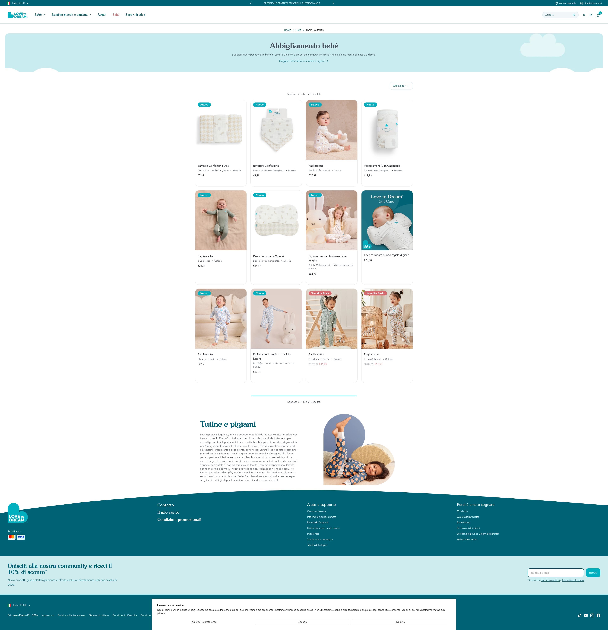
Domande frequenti (318, 522)
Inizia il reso (313, 534)
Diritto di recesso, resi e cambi (323, 528)
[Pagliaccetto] (331, 130)
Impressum (48, 615)
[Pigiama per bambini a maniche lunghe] (331, 220)
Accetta (302, 622)
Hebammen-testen (467, 539)
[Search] (574, 15)
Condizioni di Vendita (125, 615)
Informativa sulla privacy (573, 580)
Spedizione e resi (593, 3)
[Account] (584, 14)
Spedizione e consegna (319, 539)
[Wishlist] (591, 14)
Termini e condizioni (550, 580)
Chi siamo (462, 511)
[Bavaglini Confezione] (276, 130)
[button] (40, 15)
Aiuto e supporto (567, 3)
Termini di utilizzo (99, 615)
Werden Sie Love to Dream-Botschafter (478, 534)
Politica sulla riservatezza (71, 615)
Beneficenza (463, 522)
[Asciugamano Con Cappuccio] (387, 130)
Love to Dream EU (20, 615)
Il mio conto (168, 513)
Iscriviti (593, 573)
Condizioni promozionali (179, 520)
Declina (400, 622)
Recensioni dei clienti (468, 528)
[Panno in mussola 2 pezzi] (276, 220)
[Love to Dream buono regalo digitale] (387, 220)
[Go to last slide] (251, 3)
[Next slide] (333, 3)
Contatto (165, 505)
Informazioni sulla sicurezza (321, 517)
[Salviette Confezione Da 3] (221, 130)
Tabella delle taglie (317, 545)
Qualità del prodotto (468, 517)
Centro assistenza (316, 511)
